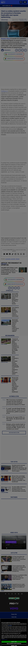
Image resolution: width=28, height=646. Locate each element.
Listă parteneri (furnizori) (4, 639)
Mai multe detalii (10, 625)
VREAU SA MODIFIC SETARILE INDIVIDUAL (14, 643)
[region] (14, 632)
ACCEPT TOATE (14, 641)
